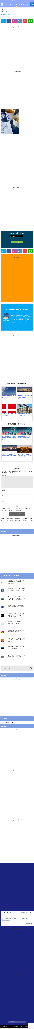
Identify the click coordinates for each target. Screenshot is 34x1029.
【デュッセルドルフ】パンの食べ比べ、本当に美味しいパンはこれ (16, 589)
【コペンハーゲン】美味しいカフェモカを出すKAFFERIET (9, 414)
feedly (17, 242)
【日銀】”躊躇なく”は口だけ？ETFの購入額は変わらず (24, 414)
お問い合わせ (12, 1021)
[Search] (31, 668)
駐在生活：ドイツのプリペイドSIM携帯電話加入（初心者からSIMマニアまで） (16, 582)
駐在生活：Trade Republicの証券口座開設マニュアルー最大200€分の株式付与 (16, 615)
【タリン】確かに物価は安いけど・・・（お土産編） (16, 647)
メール (4, 496)
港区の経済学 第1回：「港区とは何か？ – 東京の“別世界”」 (24, 437)
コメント (5, 475)
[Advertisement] (17, 49)
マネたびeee (6, 320)
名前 (3, 490)
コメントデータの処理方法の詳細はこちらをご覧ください (18, 520)
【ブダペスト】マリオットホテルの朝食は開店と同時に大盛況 (9, 455)
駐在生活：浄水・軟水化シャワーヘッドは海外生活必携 (16, 622)
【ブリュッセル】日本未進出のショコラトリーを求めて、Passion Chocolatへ (16, 640)
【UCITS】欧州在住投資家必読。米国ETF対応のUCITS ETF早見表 (16, 606)
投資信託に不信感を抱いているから (9, 396)
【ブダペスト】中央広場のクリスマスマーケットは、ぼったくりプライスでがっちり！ (25, 456)
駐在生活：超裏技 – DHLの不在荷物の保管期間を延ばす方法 (16, 631)
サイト (3, 501)
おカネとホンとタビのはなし (17, 5)
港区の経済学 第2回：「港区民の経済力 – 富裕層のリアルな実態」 (9, 438)
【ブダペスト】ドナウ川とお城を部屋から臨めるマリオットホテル (25, 397)
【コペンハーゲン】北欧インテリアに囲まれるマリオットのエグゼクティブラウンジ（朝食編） (16, 598)
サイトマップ (21, 1021)
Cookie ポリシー (6, 920)
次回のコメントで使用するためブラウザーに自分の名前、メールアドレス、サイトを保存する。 (17, 509)
